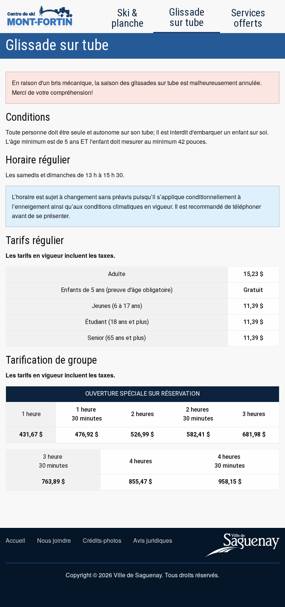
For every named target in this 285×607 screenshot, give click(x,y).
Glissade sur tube (186, 17)
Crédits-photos (102, 540)
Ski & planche (127, 18)
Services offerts (248, 18)
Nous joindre (54, 540)
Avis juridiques (152, 540)
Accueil (15, 540)
